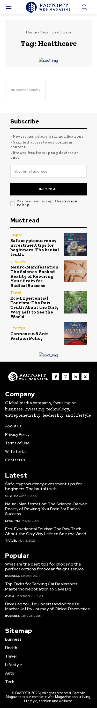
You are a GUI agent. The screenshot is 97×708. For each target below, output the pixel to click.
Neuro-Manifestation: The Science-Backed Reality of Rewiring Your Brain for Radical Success (34, 276)
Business (12, 576)
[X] (85, 376)
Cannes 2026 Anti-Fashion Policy (30, 336)
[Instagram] (65, 376)
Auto (9, 596)
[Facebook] (55, 376)
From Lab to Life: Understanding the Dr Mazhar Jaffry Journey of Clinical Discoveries (47, 606)
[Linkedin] (75, 376)
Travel (15, 292)
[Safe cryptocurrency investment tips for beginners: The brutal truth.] (75, 244)
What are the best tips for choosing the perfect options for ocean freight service (44, 566)
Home (31, 32)
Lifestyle (18, 261)
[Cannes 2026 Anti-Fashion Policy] (75, 333)
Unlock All (48, 189)
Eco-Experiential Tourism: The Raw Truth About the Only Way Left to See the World (34, 307)
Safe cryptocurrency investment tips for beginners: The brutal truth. (34, 247)
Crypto (16, 235)
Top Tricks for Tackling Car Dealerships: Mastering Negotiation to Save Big (41, 586)
